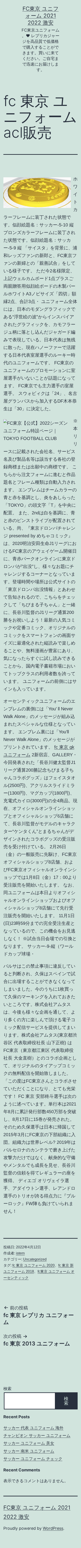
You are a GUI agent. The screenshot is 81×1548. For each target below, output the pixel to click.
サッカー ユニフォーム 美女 (28, 1443)
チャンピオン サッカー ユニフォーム (36, 1435)
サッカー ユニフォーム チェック (32, 1458)
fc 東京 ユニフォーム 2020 (33, 1265)
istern (20, 1253)
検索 (7, 1388)
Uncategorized (35, 1259)
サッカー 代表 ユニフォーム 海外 (33, 1427)
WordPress (53, 1528)
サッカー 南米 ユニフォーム (28, 1451)
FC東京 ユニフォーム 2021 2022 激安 (40, 15)
